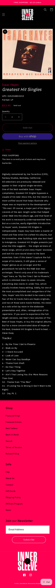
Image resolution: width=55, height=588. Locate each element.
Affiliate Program (14, 503)
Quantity (5, 111)
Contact (9, 485)
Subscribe (28, 539)
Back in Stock (12, 434)
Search (9, 441)
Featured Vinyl (13, 415)
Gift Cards (11, 491)
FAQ (8, 472)
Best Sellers (11, 428)
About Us (10, 478)
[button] (3, 14)
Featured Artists (14, 422)
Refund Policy (12, 453)
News (8, 510)
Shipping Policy (13, 497)
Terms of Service (14, 447)
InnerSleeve (24, 583)
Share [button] (8, 149)
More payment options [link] (27, 143)
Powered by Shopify (34, 583)
